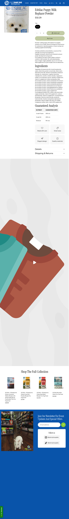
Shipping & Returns (44, 153)
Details (38, 149)
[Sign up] (63, 424)
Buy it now (50, 38)
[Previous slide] (4, 383)
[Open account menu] (60, 3)
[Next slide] (17, 383)
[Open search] (56, 3)
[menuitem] (45, 3)
